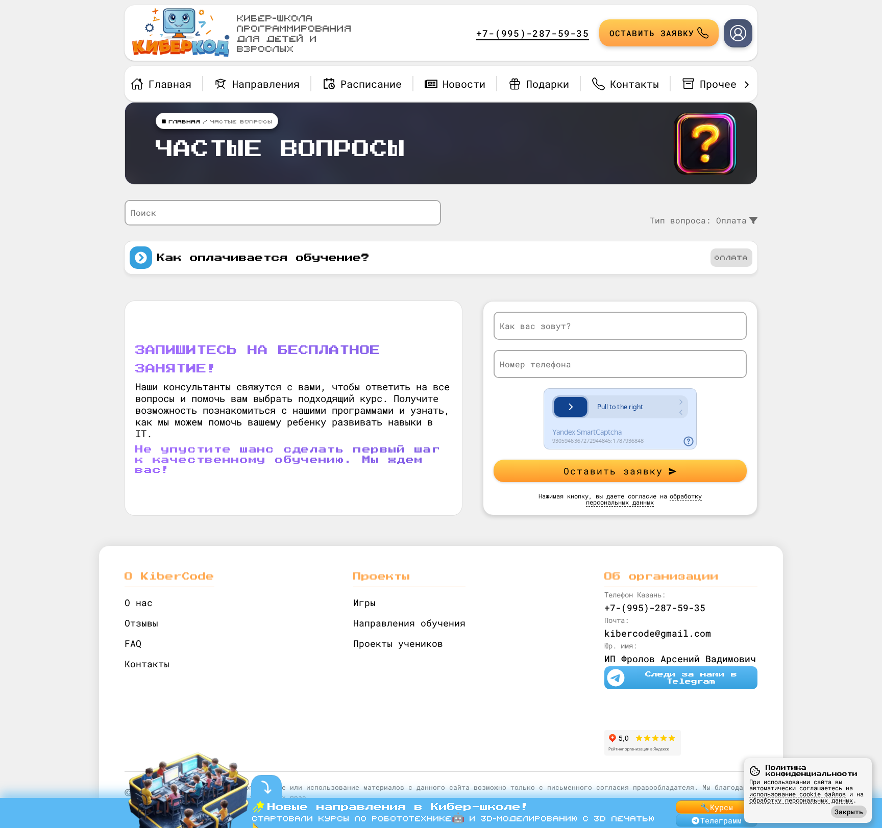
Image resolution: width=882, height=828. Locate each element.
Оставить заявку (613, 471)
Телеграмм (721, 820)
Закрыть (849, 811)
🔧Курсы (716, 807)
